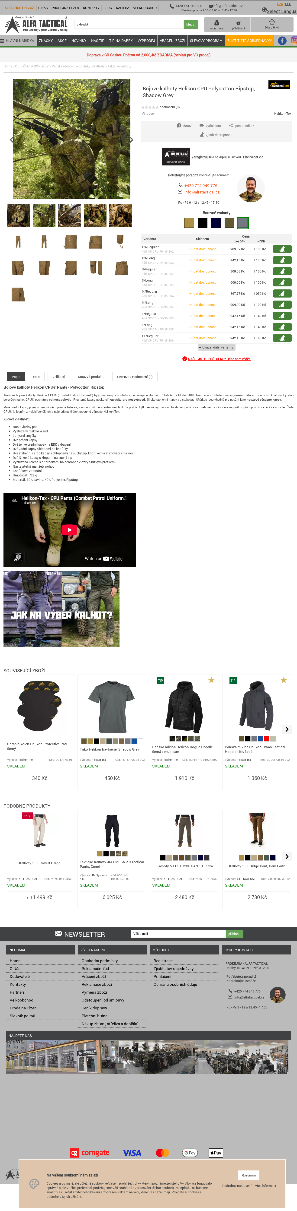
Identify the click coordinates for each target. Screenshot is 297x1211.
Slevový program (206, 40)
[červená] (267, 740)
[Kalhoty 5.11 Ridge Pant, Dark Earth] (257, 848)
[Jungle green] (109, 742)
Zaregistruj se (202, 157)
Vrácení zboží (94, 976)
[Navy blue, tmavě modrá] (201, 859)
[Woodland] (179, 740)
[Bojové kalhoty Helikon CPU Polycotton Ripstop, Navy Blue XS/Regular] (216, 223)
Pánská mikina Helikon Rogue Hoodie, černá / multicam (182, 749)
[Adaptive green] (116, 742)
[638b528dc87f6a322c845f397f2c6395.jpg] (69, 279)
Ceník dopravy (94, 1008)
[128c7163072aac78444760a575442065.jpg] (120, 227)
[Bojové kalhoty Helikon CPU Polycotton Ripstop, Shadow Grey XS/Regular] (243, 223)
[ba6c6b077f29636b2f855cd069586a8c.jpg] (95, 253)
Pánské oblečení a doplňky (71, 66)
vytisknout (213, 126)
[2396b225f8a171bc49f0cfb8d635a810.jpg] (44, 253)
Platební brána (94, 1015)
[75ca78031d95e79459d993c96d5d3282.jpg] (120, 279)
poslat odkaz (244, 126)
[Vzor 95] (119, 855)
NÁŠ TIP (97, 40)
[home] (35, 33)
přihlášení (238, 28)
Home (7, 66)
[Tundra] (176, 859)
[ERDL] (197, 740)
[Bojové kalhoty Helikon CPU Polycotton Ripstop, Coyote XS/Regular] (189, 223)
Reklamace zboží (97, 984)
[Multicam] (125, 855)
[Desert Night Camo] (191, 740)
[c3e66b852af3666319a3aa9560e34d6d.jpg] (95, 279)
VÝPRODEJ (146, 40)
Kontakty (18, 984)
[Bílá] (140, 742)
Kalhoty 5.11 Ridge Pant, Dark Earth (257, 866)
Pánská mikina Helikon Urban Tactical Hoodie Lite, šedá (255, 749)
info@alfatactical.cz (202, 192)
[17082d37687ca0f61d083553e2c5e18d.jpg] (18, 253)
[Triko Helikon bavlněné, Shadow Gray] (112, 734)
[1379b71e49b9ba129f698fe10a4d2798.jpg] (18, 279)
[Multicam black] (172, 740)
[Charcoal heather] (207, 859)
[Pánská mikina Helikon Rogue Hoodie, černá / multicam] (185, 734)
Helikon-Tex (282, 113)
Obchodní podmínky (100, 960)
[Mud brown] (122, 742)
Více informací (265, 1185)
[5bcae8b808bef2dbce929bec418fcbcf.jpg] (120, 253)
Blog (107, 8)
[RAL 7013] (113, 855)
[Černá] (97, 742)
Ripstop (72, 479)
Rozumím (249, 1175)
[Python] (273, 740)
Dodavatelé (20, 976)
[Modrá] (134, 742)
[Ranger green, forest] (267, 859)
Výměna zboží (94, 992)
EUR (288, 4)
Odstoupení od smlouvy (103, 1000)
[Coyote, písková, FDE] (90, 742)
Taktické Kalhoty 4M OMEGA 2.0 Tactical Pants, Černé (112, 864)
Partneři (17, 992)
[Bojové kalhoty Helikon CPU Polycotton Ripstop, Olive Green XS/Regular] (229, 223)
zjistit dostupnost (284, 249)
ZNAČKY (46, 40)
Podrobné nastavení (237, 1185)
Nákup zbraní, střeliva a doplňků (110, 1023)
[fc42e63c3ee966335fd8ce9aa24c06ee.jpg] (95, 227)
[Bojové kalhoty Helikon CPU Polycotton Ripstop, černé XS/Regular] (202, 223)
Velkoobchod (21, 1000)
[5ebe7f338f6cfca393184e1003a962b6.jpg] (44, 279)
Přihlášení (162, 976)
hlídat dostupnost (284, 260)
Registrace (163, 960)
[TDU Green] (188, 859)
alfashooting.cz (19, 8)
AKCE (62, 40)
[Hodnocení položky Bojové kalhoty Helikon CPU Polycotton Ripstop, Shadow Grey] (150, 107)
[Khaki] (103, 742)
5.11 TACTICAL (28, 879)
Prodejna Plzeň (23, 1008)
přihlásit (234, 934)
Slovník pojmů (22, 1015)
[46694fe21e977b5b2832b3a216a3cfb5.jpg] (69, 253)
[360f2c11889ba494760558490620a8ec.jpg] (69, 227)
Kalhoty (99, 66)
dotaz (187, 126)
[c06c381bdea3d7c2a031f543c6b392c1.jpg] (44, 227)
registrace (216, 28)
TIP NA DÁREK (121, 40)
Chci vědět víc (253, 157)
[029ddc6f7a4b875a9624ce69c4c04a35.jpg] (18, 227)
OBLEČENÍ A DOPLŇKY (32, 66)
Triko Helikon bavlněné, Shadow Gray (109, 749)
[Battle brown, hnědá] (182, 859)
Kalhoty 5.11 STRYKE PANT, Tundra (185, 866)
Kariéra (122, 8)
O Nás (15, 968)
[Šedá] (128, 742)
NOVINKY (78, 40)
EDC (54, 444)
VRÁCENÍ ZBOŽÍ (172, 40)
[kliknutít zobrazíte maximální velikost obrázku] (71, 139)
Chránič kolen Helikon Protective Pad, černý (37, 746)
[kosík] (272, 23)
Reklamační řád (95, 968)
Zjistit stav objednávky (249, 40)
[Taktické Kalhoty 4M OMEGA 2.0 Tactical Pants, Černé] (112, 848)
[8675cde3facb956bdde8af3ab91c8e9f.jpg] (18, 306)
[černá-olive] (185, 740)
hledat (191, 24)
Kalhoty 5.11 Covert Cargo (40, 863)
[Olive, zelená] (84, 742)
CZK (280, 4)
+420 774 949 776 (200, 185)
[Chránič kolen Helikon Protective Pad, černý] (40, 734)
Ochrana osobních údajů (175, 984)
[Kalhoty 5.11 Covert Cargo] (39, 848)
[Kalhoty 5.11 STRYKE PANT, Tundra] (184, 848)
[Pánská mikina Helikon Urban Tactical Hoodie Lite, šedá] (257, 734)
